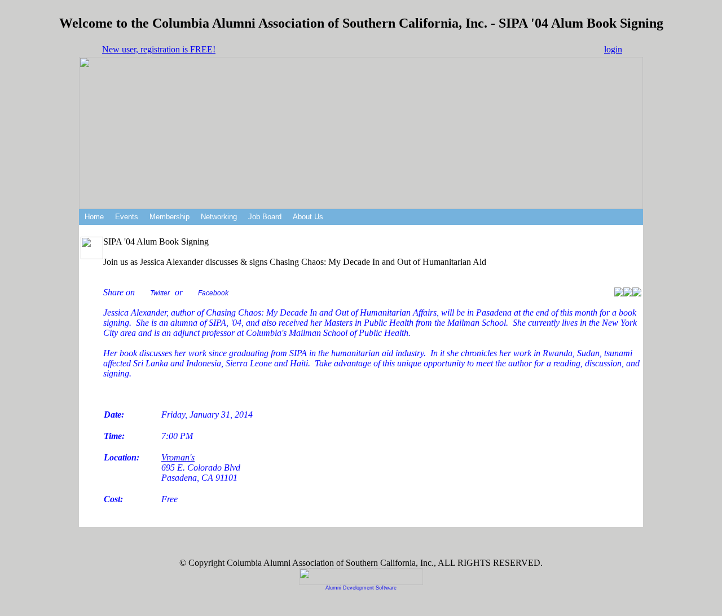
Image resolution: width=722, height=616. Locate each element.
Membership (169, 216)
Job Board (264, 216)
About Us (308, 216)
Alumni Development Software (361, 588)
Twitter (160, 293)
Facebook (213, 293)
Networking (219, 216)
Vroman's (178, 457)
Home (94, 216)
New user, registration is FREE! (158, 49)
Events (126, 216)
